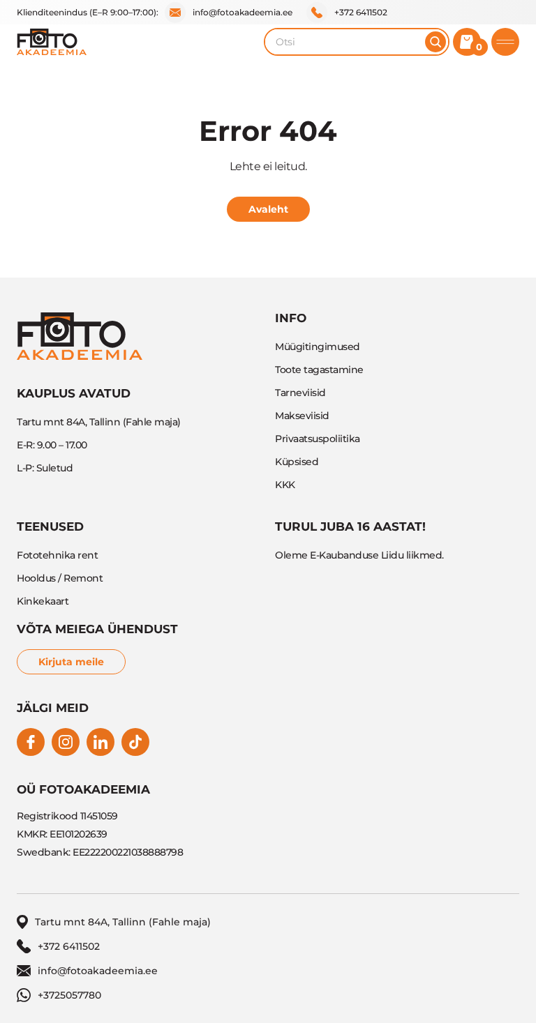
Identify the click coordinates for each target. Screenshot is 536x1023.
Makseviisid (302, 415)
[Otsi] (435, 41)
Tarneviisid (300, 392)
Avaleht (268, 209)
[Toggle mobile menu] (505, 42)
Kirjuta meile (71, 662)
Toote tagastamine (319, 369)
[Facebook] (31, 742)
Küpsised (296, 461)
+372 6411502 (360, 12)
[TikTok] (135, 742)
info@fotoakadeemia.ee (242, 12)
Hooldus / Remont (60, 578)
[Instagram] (66, 742)
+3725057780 (69, 995)
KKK (285, 484)
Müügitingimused (317, 346)
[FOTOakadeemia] (52, 42)
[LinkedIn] (100, 742)
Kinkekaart (42, 601)
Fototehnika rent (57, 555)
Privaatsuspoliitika (317, 438)
